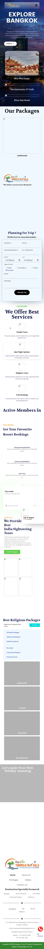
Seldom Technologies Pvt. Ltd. (22, 947)
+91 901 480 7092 (22, 938)
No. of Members (27, 250)
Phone (24, 243)
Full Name (7, 243)
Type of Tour (8, 264)
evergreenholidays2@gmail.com (24, 928)
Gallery (28, 880)
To (24, 257)
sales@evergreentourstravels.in (22, 932)
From (6, 257)
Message (7, 281)
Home (12, 875)
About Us (26, 875)
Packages (13, 880)
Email (6, 274)
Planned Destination (11, 250)
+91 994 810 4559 (25, 935)
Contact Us (22, 885)
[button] (36, 5)
